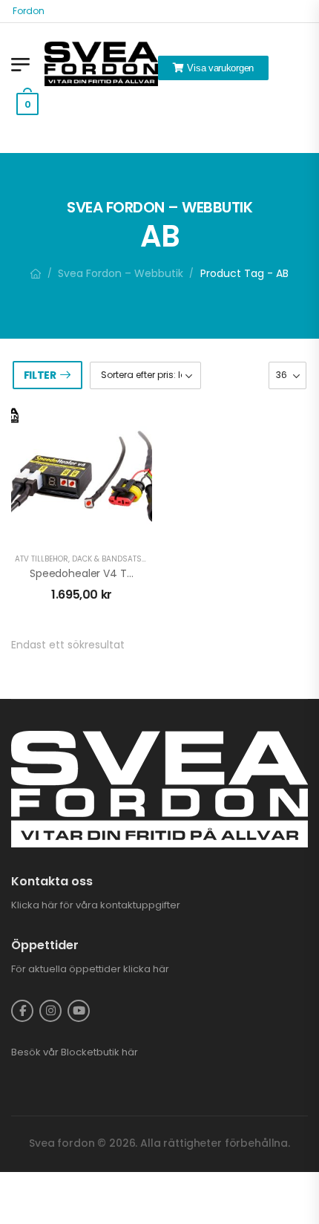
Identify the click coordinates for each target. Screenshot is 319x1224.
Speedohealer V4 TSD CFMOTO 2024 (123, 573)
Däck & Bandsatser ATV (119, 558)
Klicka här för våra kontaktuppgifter (95, 905)
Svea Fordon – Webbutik (120, 273)
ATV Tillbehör (41, 558)
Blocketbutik (90, 1052)
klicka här (146, 969)
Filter (40, 375)
